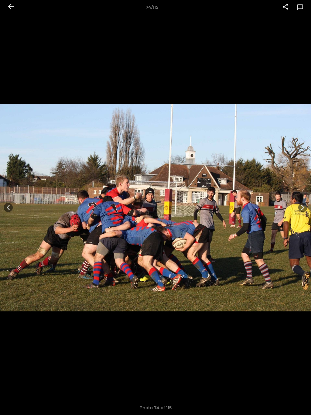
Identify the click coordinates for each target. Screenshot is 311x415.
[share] (285, 7)
